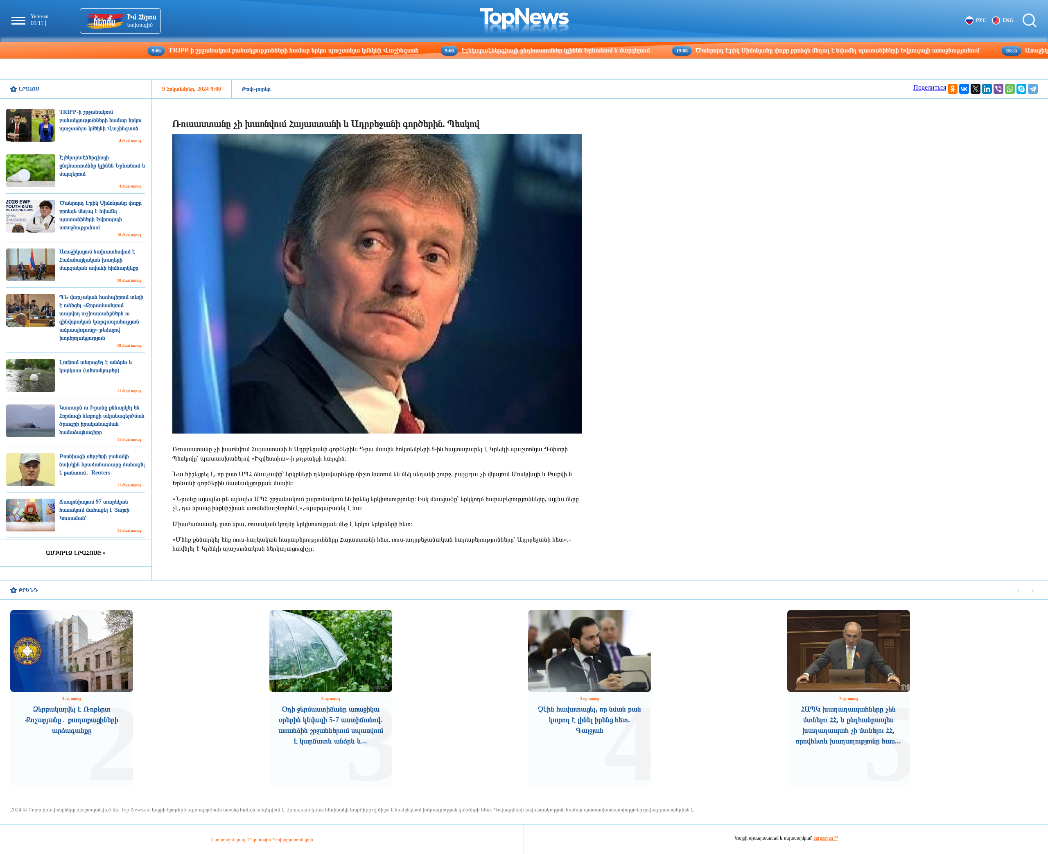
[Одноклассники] (953, 89)
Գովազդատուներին (293, 840)
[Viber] (998, 89)
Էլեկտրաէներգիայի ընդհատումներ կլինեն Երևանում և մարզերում (492, 50)
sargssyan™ (826, 838)
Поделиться (929, 87)
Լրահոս (29, 89)
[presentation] (1018, 590)
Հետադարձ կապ (228, 840)
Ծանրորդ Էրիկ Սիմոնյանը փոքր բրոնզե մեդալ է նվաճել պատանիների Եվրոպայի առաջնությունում (773, 50)
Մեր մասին (259, 840)
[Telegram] (1033, 89)
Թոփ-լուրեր (256, 89)
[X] (975, 89)
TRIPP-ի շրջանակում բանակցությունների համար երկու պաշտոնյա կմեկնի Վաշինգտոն (230, 50)
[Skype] (1021, 89)
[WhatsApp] (1010, 89)
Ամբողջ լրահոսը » (76, 553)
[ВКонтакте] (964, 89)
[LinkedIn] (987, 89)
